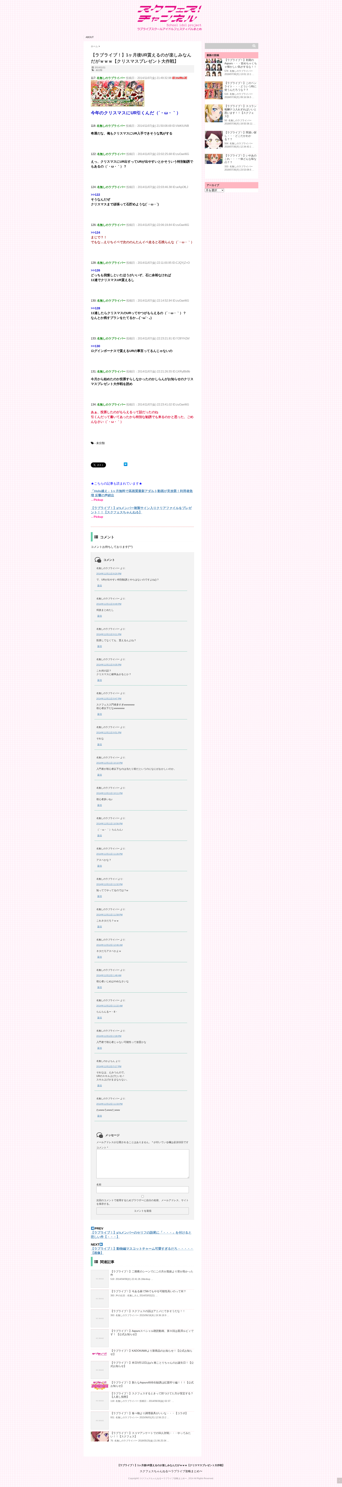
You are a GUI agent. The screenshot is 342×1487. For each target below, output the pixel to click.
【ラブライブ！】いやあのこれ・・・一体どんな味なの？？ (240, 159)
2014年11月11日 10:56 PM (109, 823)
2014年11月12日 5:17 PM (108, 1066)
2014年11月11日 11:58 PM (109, 914)
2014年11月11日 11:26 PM (109, 854)
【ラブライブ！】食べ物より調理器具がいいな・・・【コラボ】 (149, 1413)
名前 (98, 1184)
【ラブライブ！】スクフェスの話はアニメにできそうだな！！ (147, 1311)
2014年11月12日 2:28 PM (108, 1036)
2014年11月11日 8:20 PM (108, 573)
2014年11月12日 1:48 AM (108, 975)
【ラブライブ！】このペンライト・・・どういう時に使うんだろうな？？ (240, 86)
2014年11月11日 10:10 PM (109, 763)
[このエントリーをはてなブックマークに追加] (125, 464)
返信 (99, 585)
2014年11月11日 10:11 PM (109, 793)
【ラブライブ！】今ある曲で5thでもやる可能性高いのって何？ (148, 1291)
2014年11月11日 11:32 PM (109, 884)
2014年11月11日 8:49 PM (108, 604)
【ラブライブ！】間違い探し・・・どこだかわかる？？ (240, 136)
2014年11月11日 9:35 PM (108, 665)
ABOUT (90, 37)
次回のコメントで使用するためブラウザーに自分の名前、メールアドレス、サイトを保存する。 (142, 1202)
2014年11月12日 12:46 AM (109, 945)
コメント (102, 1147)
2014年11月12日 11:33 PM (109, 1104)
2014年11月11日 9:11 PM (108, 634)
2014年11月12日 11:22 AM (109, 1006)
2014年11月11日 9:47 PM (108, 698)
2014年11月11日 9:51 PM (108, 732)
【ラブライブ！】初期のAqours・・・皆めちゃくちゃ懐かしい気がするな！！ (240, 63)
